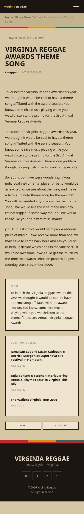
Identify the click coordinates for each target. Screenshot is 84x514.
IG (26, 475)
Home (9, 17)
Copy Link (60, 425)
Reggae (15, 6)
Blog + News (23, 17)
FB (37, 475)
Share (23, 425)
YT (57, 475)
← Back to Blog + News (24, 38)
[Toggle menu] (76, 6)
